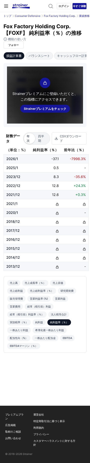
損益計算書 (14, 56)
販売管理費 (16, 298)
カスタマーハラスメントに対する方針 (54, 442)
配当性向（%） (19, 338)
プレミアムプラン (14, 416)
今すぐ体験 (79, 6)
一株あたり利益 (19, 330)
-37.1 (55, 159)
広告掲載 (10, 425)
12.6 (55, 194)
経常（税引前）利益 (39, 306)
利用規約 (38, 427)
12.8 (55, 185)
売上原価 (58, 283)
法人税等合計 (59, 314)
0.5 (56, 168)
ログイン (64, 6)
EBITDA (67, 338)
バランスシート (39, 56)
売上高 (14, 283)
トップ (7, 15)
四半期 (41, 138)
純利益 (39, 322)
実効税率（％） (19, 322)
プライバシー (41, 434)
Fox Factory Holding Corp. (60, 15)
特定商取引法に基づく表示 (49, 421)
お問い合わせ (13, 438)
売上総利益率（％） (42, 290)
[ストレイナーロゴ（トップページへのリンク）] (21, 6)
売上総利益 (16, 290)
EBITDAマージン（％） (24, 346)
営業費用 (15, 306)
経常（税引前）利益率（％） (27, 314)
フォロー (13, 45)
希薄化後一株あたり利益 (49, 330)
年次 (28, 138)
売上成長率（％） (35, 283)
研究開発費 (67, 290)
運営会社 (38, 414)
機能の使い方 (16, 39)
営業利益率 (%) (39, 298)
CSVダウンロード (70, 138)
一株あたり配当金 (45, 338)
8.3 (56, 177)
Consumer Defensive (27, 15)
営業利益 (60, 298)
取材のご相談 (13, 431)
